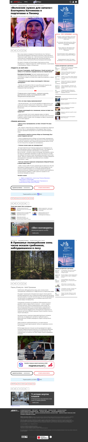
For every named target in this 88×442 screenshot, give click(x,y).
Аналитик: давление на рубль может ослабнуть (69, 113)
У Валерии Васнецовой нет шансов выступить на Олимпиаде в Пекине (24, 209)
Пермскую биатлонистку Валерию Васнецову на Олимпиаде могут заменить (44, 213)
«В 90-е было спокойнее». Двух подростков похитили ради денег (68, 284)
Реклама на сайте (43, 410)
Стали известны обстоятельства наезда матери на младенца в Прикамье (66, 49)
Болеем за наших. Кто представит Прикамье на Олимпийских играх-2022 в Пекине (33, 181)
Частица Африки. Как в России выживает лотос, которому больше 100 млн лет (68, 280)
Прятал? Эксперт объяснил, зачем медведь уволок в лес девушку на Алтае (68, 294)
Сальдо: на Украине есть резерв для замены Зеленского (68, 103)
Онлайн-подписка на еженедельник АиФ (29, 411)
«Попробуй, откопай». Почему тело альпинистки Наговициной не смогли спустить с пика (68, 289)
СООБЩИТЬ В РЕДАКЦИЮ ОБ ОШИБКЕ (27, 414)
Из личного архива (25, 47)
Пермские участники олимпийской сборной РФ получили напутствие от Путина (24, 218)
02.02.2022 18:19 (14, 5)
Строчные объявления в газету (58, 411)
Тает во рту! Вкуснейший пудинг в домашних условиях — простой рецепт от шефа (68, 73)
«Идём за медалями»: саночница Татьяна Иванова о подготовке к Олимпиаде (45, 209)
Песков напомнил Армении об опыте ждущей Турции (69, 99)
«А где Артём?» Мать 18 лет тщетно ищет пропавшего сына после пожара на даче (68, 271)
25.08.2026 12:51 (14, 240)
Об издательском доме (25, 410)
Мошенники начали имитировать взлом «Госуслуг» (68, 117)
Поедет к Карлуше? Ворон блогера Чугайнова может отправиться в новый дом (66, 38)
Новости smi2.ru (15, 236)
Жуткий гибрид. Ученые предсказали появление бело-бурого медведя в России (69, 276)
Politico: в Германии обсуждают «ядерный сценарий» (67, 108)
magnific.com (18, 280)
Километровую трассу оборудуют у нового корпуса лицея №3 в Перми (66, 54)
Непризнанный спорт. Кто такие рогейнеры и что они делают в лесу (66, 60)
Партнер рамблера (32, 436)
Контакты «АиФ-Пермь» (45, 411)
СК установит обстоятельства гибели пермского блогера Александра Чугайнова (66, 43)
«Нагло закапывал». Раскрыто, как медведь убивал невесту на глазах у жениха (69, 86)
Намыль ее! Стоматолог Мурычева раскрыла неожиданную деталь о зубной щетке (68, 82)
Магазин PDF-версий (62, 410)
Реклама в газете (52, 410)
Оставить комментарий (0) (44, 187)
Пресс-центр (35, 410)
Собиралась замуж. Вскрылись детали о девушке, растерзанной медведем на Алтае (68, 91)
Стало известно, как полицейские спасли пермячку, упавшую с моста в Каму (34, 352)
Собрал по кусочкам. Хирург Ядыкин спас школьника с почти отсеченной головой (69, 77)
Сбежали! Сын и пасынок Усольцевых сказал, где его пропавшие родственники (69, 68)
